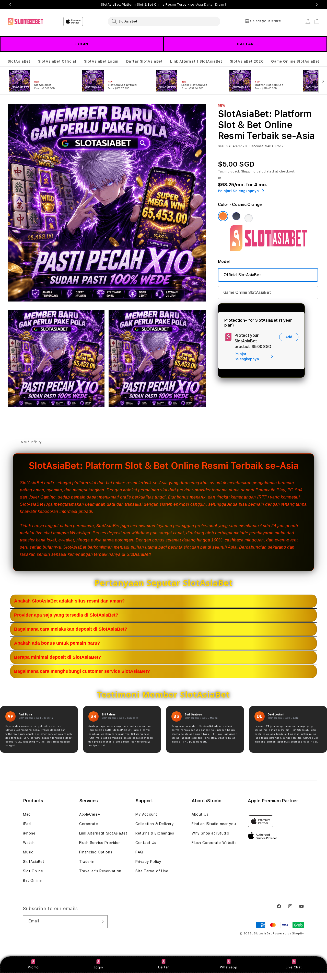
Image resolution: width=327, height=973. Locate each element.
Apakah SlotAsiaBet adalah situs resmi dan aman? (69, 601)
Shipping (248, 171)
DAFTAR (245, 44)
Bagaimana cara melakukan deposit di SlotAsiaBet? (70, 629)
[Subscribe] (101, 921)
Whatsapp (228, 967)
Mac (27, 814)
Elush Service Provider (99, 843)
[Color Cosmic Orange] (223, 216)
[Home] (25, 21)
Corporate (88, 824)
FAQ (139, 852)
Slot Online (33, 871)
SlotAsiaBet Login (101, 61)
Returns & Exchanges (154, 833)
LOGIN (81, 44)
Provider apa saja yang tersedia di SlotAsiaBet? (66, 615)
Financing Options (95, 852)
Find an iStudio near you (214, 824)
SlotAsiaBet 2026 (247, 61)
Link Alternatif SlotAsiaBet (196, 61)
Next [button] (316, 4)
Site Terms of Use (151, 871)
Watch (29, 843)
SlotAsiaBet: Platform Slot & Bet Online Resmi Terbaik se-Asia (163, 4)
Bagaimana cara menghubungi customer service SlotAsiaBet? (82, 671)
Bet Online (32, 880)
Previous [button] (10, 4)
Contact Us (145, 843)
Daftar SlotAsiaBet (144, 61)
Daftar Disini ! (215, 4)
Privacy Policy (148, 862)
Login (98, 967)
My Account (146, 814)
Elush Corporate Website (214, 843)
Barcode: (257, 146)
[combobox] (164, 21)
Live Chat (294, 967)
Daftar (163, 967)
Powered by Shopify (288, 933)
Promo (33, 967)
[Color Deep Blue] (236, 216)
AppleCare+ (89, 814)
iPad (27, 824)
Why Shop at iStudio (210, 833)
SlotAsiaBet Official (57, 61)
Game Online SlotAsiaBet (295, 61)
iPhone (29, 833)
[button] (19, 61)
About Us (200, 814)
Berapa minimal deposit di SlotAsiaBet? (57, 657)
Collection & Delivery (154, 824)
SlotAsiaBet (19, 61)
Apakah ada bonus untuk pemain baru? (57, 643)
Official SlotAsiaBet (242, 274)
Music (28, 852)
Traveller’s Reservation (100, 871)
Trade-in (87, 862)
